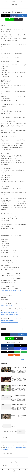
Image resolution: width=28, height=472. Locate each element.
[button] (18, 19)
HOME (7, 464)
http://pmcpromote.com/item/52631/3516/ (11, 290)
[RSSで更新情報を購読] (14, 355)
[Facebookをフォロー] (7, 348)
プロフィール (21, 464)
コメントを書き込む (14, 442)
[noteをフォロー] (7, 352)
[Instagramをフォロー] (20, 348)
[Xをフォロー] (20, 345)
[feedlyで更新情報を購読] (20, 352)
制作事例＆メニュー (7, 465)
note (14, 467)
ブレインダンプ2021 (21, 465)
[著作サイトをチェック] (7, 345)
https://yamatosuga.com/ (6, 305)
